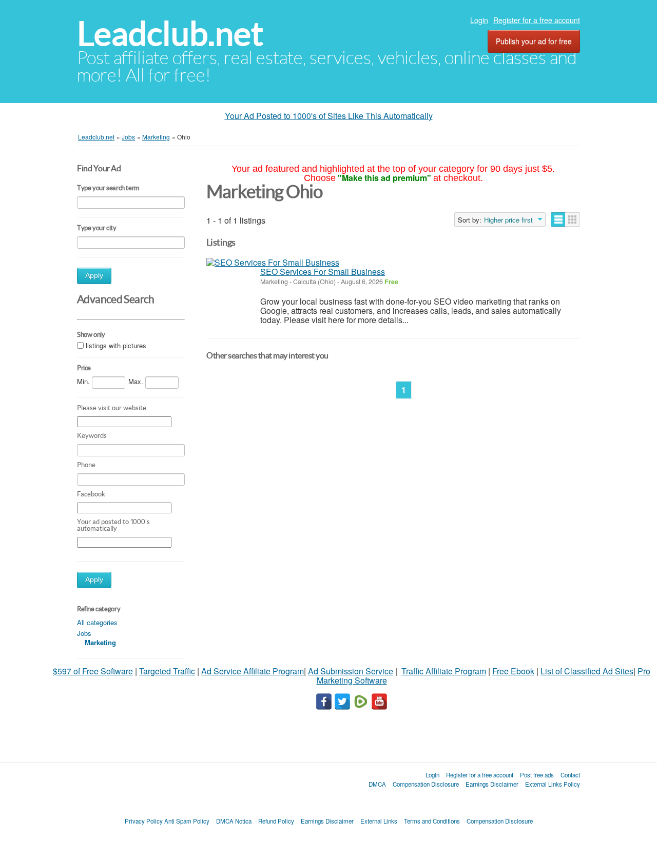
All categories (97, 622)
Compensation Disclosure (426, 784)
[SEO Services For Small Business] (272, 262)
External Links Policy (552, 784)
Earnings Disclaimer (492, 784)
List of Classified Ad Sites (586, 671)
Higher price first (508, 220)
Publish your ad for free (534, 41)
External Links (378, 821)
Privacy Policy (144, 821)
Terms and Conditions (432, 821)
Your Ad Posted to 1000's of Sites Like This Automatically (329, 116)
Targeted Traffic (167, 671)
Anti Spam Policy (186, 821)
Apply (94, 275)
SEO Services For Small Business (322, 271)
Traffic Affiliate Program (443, 671)
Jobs (84, 633)
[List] (558, 219)
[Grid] (572, 219)
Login (479, 20)
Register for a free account (536, 20)
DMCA (377, 784)
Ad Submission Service (350, 671)
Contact (570, 775)
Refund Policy (276, 821)
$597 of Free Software (93, 671)
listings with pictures (116, 345)
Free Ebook (513, 671)
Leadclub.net (170, 33)
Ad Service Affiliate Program (252, 671)
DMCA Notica (234, 821)
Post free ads (537, 775)
